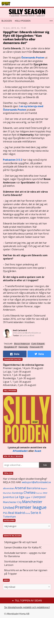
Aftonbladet (20, 451)
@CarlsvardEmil (27, 335)
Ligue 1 (28, 497)
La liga (19, 497)
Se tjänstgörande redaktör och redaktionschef (28, 607)
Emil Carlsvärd (20, 330)
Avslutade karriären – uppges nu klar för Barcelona (25, 554)
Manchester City (12, 502)
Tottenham (9, 516)
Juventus (8, 497)
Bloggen (7, 21)
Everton (39, 493)
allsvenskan (8, 488)
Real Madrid (16, 513)
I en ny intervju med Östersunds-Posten (23, 108)
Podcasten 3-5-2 (12, 159)
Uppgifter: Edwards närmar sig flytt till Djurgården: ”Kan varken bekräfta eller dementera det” (26, 37)
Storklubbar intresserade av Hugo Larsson (23, 563)
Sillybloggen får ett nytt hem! (20, 542)
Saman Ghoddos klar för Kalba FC (23, 547)
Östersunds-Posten (32, 57)
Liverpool (39, 497)
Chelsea (30, 492)
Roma (27, 513)
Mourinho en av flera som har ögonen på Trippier (25, 572)
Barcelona (33, 488)
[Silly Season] (27, 12)
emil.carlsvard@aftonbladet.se (27, 332)
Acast (37, 451)
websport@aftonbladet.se (36, 482)
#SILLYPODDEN (22, 21)
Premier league (30, 507)
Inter (45, 492)
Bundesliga (17, 492)
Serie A (36, 512)
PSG (5, 513)
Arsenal (20, 488)
